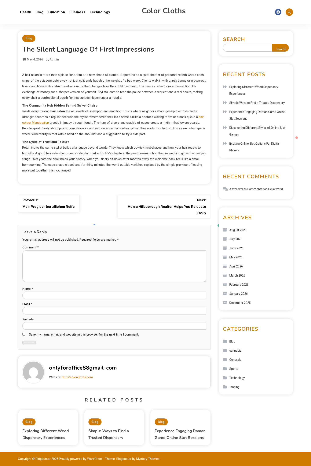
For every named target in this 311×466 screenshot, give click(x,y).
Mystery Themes (148, 459)
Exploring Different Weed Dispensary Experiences (253, 90)
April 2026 (236, 266)
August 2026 (237, 230)
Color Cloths (164, 11)
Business (77, 12)
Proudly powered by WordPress (81, 459)
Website (28, 319)
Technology (100, 12)
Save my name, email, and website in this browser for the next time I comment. (84, 334)
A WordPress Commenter (246, 189)
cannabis (235, 350)
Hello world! (275, 189)
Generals (235, 359)
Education (56, 12)
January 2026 (238, 293)
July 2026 (235, 239)
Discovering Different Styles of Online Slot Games (257, 131)
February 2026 (239, 284)
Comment (30, 247)
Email (27, 304)
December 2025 (240, 302)
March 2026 (237, 275)
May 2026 (235, 257)
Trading (234, 387)
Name (27, 289)
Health (25, 12)
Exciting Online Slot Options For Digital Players (254, 147)
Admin (54, 59)
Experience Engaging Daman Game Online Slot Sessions (257, 115)
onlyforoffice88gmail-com (83, 367)
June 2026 (236, 248)
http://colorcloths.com (77, 377)
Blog (40, 12)
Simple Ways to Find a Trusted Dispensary (257, 102)
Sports (233, 368)
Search (234, 39)
